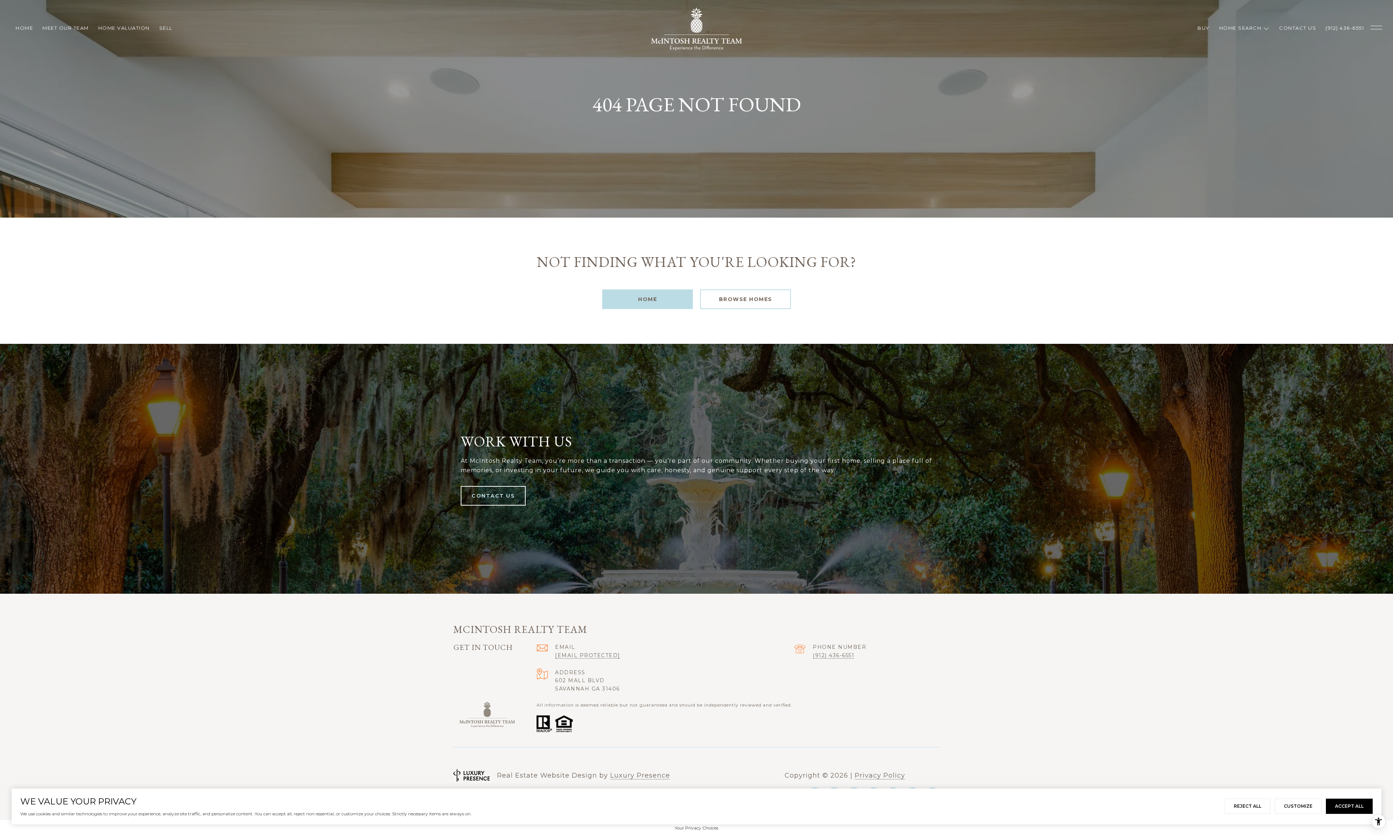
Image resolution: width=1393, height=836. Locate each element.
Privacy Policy (880, 775)
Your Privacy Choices (696, 828)
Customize (1298, 806)
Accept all (1349, 806)
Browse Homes (745, 299)
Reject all (1247, 806)
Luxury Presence (640, 775)
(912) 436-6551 (833, 655)
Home (647, 299)
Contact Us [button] (493, 496)
